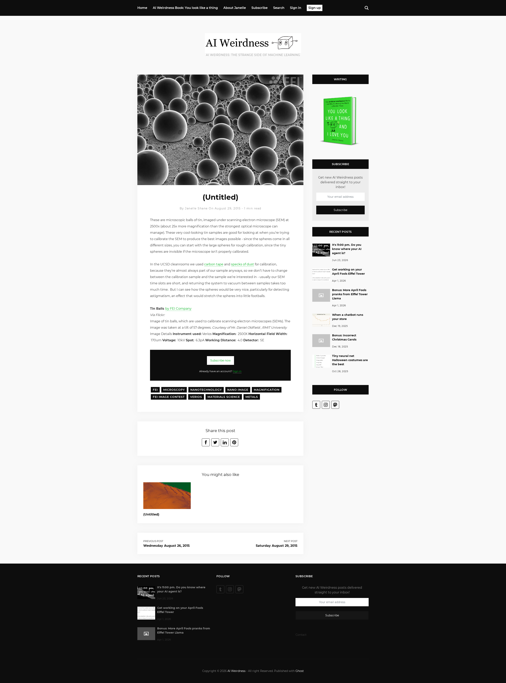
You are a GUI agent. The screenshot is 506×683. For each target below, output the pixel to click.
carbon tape (213, 264)
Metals (251, 397)
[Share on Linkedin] (225, 442)
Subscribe (259, 8)
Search (278, 8)
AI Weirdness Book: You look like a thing (185, 8)
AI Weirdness (236, 671)
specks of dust (242, 264)
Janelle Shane (196, 208)
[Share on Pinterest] (234, 442)
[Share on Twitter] (215, 442)
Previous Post (153, 541)
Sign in (295, 8)
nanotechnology (206, 390)
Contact (301, 635)
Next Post (290, 541)
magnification (266, 390)
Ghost (299, 671)
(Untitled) (151, 514)
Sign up (314, 8)
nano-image (237, 390)
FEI (155, 390)
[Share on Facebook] (206, 442)
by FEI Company (178, 308)
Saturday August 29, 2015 (276, 546)
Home (142, 8)
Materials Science (224, 397)
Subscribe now (220, 360)
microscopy (174, 390)
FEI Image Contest (169, 397)
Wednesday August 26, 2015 (166, 546)
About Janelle (234, 8)
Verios (196, 397)
